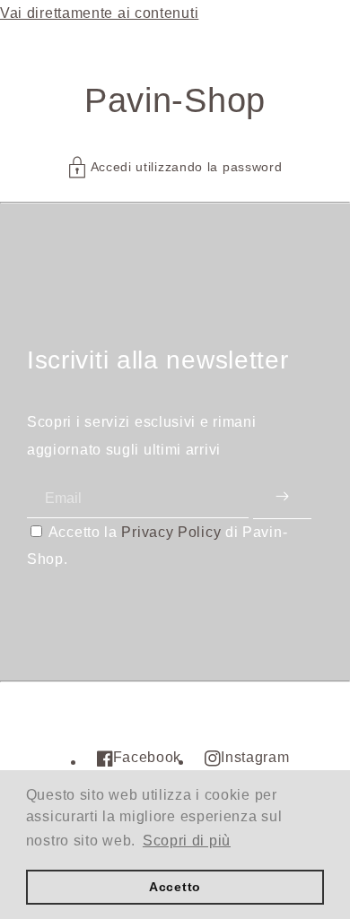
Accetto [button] (175, 887)
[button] (175, 167)
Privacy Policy (171, 532)
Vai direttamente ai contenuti (99, 13)
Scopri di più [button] (187, 840)
